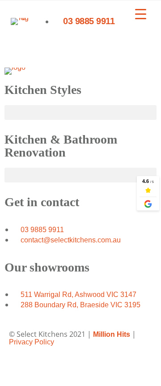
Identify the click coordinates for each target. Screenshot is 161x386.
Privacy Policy (31, 342)
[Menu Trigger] (140, 13)
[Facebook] (20, 366)
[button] (80, 112)
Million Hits (111, 334)
